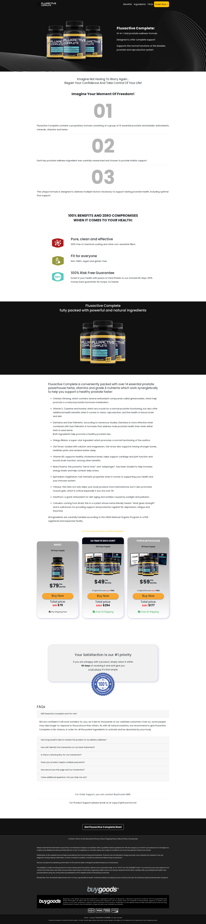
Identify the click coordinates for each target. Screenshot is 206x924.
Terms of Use (80, 839)
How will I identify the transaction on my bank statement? (68, 747)
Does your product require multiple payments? (63, 762)
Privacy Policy (100, 839)
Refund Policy (123, 839)
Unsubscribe (133, 839)
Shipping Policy (111, 839)
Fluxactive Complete (103, 918)
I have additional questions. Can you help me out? (64, 777)
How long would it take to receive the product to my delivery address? (73, 739)
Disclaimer (90, 839)
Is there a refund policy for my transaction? (61, 754)
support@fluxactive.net (124, 802)
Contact (71, 839)
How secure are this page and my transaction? (63, 769)
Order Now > (161, 4)
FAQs (150, 4)
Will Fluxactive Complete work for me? (59, 713)
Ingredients (140, 4)
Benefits (127, 4)
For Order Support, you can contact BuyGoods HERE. (103, 794)
